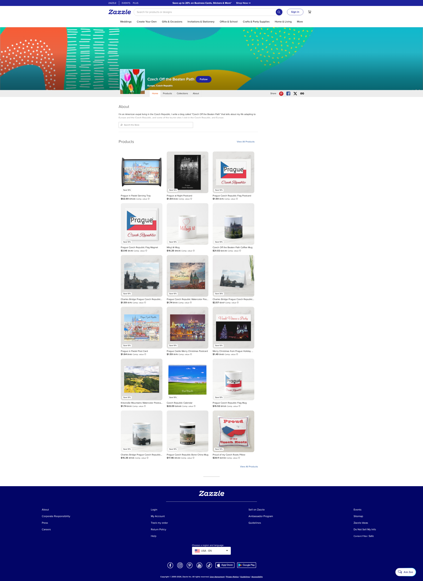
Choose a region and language (208, 545)
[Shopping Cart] (309, 12)
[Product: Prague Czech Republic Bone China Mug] (187, 431)
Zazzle (112, 3)
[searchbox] (208, 12)
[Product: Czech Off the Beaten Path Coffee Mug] (233, 224)
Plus (135, 3)
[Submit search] (279, 12)
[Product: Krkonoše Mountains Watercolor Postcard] (141, 379)
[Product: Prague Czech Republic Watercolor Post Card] (187, 276)
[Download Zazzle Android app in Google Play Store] (246, 564)
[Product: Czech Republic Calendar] (187, 379)
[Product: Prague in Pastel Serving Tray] (141, 172)
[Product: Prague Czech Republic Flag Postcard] (233, 172)
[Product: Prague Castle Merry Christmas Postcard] (187, 327)
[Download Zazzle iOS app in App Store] (224, 564)
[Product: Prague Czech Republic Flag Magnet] (141, 224)
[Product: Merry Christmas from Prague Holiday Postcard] (233, 327)
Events (126, 3)
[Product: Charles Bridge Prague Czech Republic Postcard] (141, 276)
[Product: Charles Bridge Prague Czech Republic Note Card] (233, 276)
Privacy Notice (232, 577)
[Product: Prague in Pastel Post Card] (141, 327)
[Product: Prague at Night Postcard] (187, 172)
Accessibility (257, 577)
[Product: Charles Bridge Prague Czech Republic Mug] (141, 431)
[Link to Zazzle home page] (120, 12)
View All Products (246, 141)
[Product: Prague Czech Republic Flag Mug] (233, 379)
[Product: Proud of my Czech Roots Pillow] (233, 431)
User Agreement (217, 577)
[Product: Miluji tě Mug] (187, 224)
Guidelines (245, 577)
